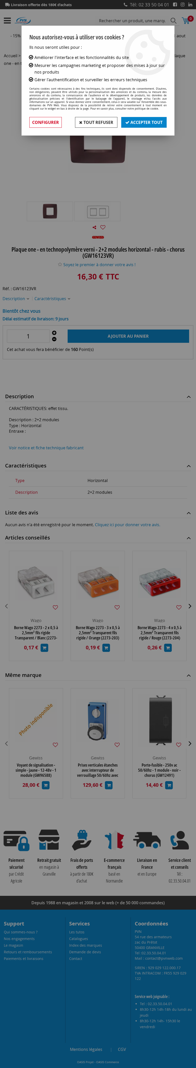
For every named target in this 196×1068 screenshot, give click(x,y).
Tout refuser (97, 122)
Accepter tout (146, 122)
